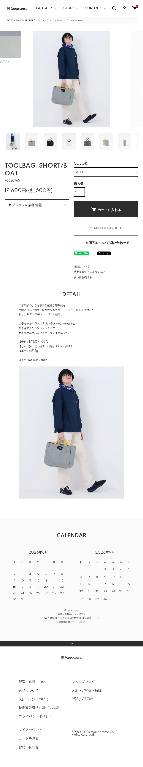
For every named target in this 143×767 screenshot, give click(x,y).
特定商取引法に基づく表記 (89, 271)
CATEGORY (44, 8)
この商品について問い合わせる (106, 243)
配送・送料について (34, 682)
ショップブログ (83, 682)
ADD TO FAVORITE (108, 227)
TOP (9, 20)
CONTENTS (93, 8)
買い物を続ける (83, 277)
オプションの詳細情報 (25, 204)
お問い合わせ (29, 747)
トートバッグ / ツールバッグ (68, 20)
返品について (81, 266)
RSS (75, 699)
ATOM (88, 699)
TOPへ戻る (71, 643)
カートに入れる (109, 209)
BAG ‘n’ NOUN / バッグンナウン (33, 20)
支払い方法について (34, 699)
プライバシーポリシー (35, 716)
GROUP (68, 8)
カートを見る (29, 738)
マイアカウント (30, 730)
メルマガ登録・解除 (87, 691)
